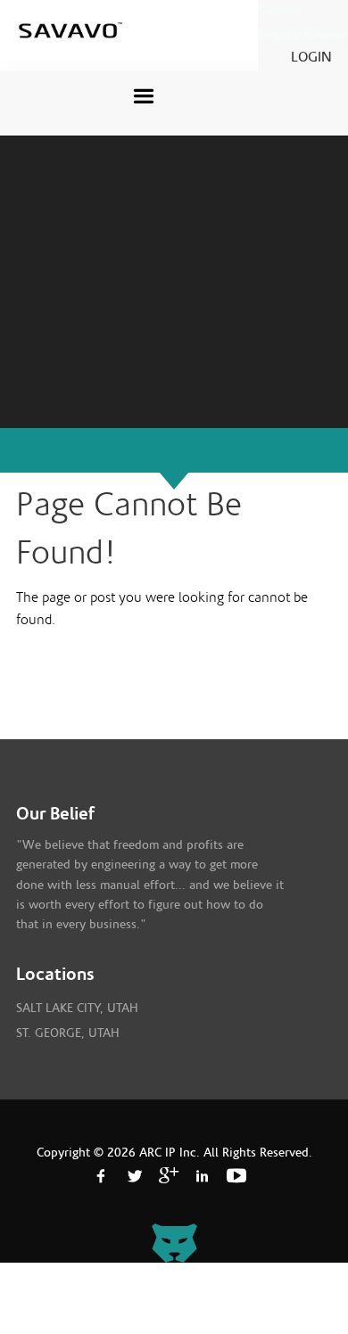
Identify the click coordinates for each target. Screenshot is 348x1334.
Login (311, 57)
